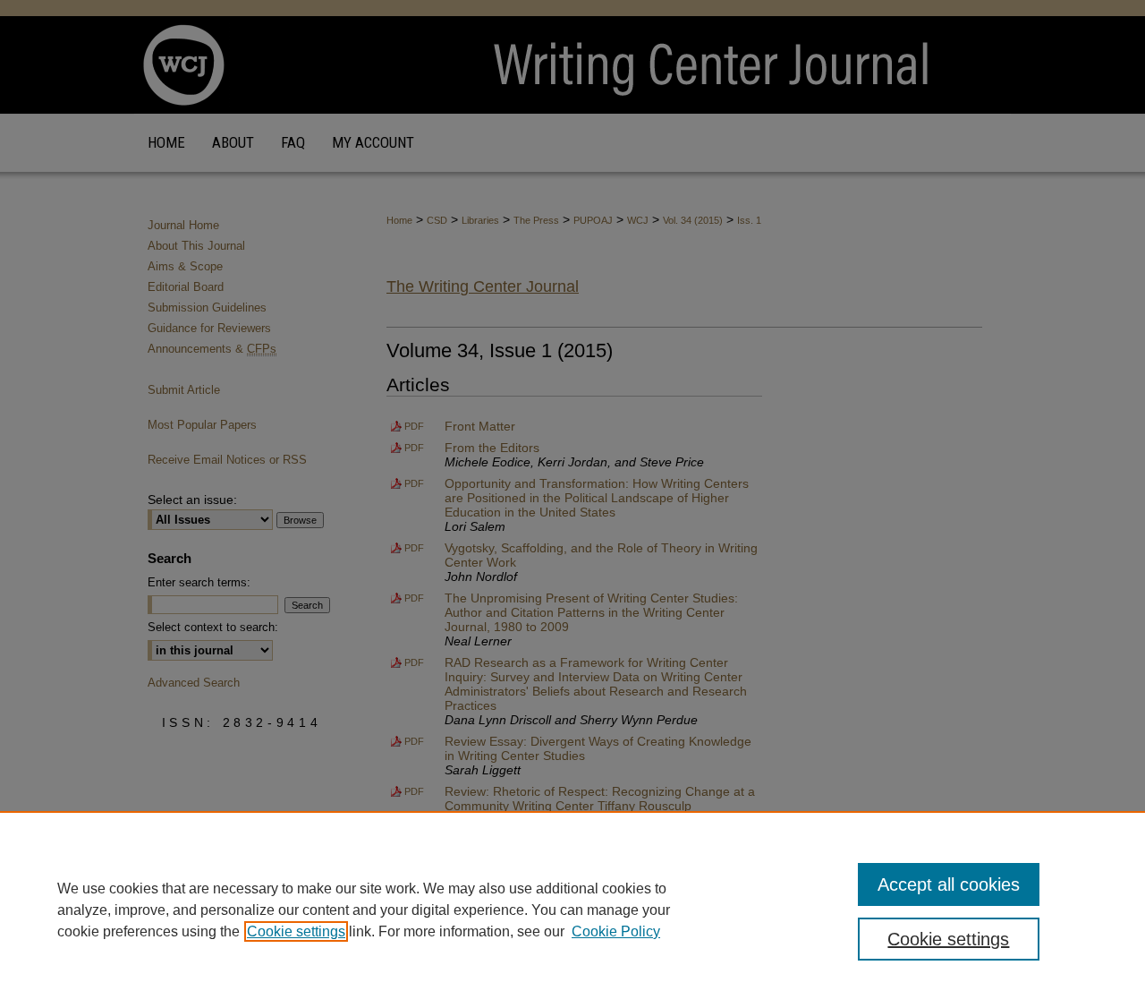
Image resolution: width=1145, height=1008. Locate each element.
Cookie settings (296, 931)
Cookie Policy (616, 931)
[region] (572, 909)
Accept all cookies (949, 884)
